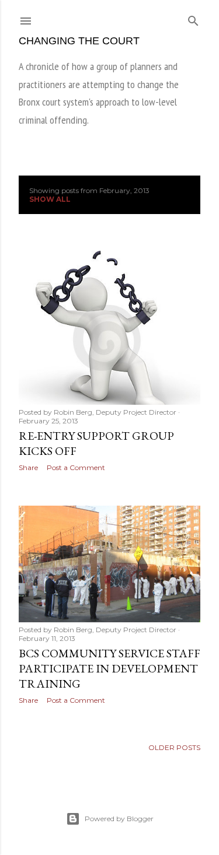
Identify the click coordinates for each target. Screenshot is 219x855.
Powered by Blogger (119, 818)
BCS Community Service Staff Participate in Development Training (109, 668)
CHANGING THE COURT (79, 41)
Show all (50, 199)
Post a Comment (76, 467)
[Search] (193, 18)
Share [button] (28, 467)
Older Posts (174, 747)
